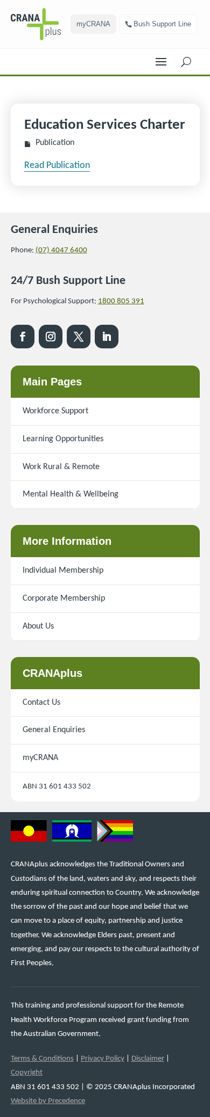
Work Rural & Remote (61, 467)
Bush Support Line (162, 24)
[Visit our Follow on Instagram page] (50, 336)
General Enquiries (54, 730)
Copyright (27, 1073)
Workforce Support (55, 411)
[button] (161, 59)
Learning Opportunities (63, 439)
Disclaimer (147, 1059)
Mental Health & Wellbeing (70, 494)
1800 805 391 (121, 301)
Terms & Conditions (42, 1059)
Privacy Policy (102, 1059)
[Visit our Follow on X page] (78, 336)
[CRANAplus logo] (41, 24)
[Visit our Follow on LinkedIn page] (106, 336)
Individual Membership (63, 570)
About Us (38, 626)
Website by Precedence (48, 1101)
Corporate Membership (64, 598)
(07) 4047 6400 (61, 250)
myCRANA (93, 24)
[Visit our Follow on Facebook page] (22, 336)
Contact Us (41, 702)
